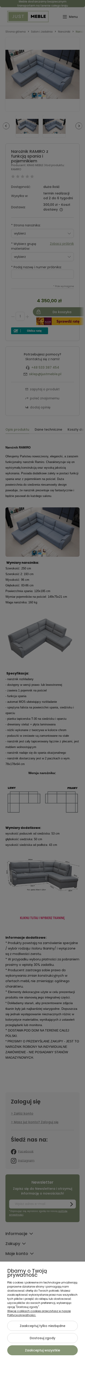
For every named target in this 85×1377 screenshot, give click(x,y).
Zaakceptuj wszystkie (42, 1350)
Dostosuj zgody (42, 1338)
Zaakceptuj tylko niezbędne (42, 1326)
